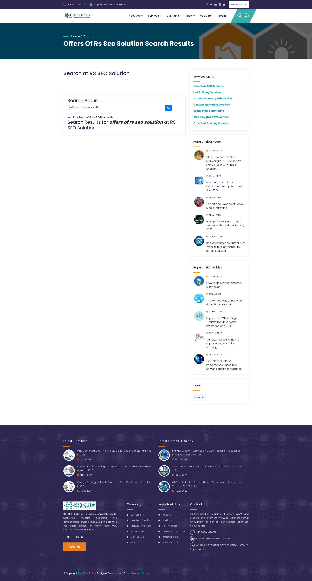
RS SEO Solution (87, 573)
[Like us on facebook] (64, 537)
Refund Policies (171, 537)
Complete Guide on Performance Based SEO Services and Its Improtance (224, 365)
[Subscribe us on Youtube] (224, 4)
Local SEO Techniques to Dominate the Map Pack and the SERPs (224, 186)
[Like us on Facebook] (207, 4)
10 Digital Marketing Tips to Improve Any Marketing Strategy (222, 343)
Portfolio (167, 520)
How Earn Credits (140, 520)
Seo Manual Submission (141, 573)
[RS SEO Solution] (76, 15)
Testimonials (169, 526)
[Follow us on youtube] (82, 537)
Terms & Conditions (173, 531)
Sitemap (135, 542)
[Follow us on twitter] (68, 537)
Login (222, 15)
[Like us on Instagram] (220, 4)
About (88, 36)
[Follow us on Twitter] (211, 4)
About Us (134, 15)
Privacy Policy (170, 542)
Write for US (137, 531)
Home (75, 36)
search (199, 397)
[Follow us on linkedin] (73, 537)
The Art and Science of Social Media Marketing (224, 206)
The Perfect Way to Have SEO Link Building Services (224, 302)
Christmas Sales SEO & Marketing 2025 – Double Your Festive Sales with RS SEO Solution (225, 163)
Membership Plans (141, 526)
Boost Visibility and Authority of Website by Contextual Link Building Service (225, 247)
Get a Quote (238, 4)
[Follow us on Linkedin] (215, 4)
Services (153, 15)
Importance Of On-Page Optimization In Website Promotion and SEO (221, 322)
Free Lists (206, 15)
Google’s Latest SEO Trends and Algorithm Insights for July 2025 (225, 225)
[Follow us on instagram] (77, 537)
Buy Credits (137, 514)
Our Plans (172, 15)
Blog (189, 15)
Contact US (137, 537)
